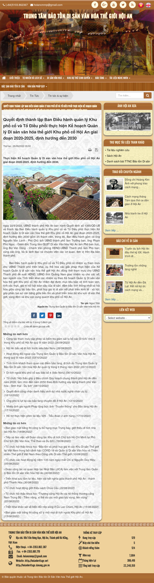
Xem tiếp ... (112, 230)
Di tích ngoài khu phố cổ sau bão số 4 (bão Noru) (35, 372)
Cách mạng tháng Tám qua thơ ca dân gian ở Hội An (137, 200)
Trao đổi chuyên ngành (126, 172)
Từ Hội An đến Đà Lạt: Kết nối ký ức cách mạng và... (135, 286)
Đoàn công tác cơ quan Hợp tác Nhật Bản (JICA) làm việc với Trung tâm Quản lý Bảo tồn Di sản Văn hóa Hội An (51, 471)
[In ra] (90, 149)
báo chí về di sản (127, 241)
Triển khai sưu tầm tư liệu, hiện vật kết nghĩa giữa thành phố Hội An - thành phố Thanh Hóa (49, 480)
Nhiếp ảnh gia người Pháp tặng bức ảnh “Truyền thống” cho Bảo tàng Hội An (51, 406)
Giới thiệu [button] (15, 78)
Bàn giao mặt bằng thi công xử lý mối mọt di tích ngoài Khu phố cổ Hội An (49, 512)
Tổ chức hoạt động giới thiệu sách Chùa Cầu (32, 488)
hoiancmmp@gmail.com (48, 5)
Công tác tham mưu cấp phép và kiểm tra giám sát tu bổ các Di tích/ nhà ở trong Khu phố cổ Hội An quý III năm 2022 (49, 340)
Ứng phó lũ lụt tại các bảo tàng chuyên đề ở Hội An (36, 401)
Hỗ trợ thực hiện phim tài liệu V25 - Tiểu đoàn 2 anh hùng (40, 416)
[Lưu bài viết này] (97, 149)
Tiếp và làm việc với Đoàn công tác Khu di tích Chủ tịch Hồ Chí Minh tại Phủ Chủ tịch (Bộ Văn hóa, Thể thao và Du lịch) (49, 439)
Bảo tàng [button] (100, 78)
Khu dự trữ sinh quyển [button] (79, 78)
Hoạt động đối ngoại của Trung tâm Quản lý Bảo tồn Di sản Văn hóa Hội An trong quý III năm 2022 (50, 355)
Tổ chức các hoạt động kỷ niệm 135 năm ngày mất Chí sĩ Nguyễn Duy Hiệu (50, 460)
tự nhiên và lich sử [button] (32, 78)
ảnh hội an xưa (127, 106)
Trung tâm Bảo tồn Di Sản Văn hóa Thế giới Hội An (54, 576)
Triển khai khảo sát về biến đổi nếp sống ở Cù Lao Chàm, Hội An (43, 507)
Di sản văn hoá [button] (54, 78)
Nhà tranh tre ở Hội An (136, 215)
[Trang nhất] (4, 78)
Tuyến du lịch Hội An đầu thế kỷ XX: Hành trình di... (137, 252)
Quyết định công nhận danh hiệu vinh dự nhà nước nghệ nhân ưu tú (46, 391)
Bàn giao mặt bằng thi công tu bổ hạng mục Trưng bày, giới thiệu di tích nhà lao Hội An (50, 429)
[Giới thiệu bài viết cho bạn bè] (85, 149)
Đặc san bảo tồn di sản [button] (13, 86)
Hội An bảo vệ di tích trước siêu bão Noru (30, 348)
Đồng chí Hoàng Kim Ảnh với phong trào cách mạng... (137, 183)
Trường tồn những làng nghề (135, 267)
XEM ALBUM (128, 122)
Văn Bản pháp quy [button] (36, 86)
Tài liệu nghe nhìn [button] (118, 78)
